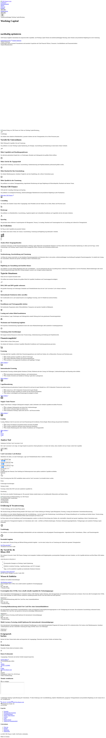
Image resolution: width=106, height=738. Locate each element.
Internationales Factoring (10, 712)
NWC (6, 448)
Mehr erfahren (4, 362)
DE (2, 9)
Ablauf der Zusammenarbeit (10, 721)
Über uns (3, 7)
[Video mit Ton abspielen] (39, 130)
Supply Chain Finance (9, 715)
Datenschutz (7, 731)
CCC (2, 448)
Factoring (6, 711)
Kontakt (3, 8)
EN (4, 9)
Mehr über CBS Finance (7, 195)
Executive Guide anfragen (7, 571)
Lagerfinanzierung (8, 714)
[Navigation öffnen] (2, 15)
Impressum (6, 730)
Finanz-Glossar (7, 719)
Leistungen (3, 2)
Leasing (6, 717)
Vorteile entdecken (16, 40)
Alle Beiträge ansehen (6, 582)
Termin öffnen (4, 659)
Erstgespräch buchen (6, 40)
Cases (5, 718)
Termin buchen (4, 11)
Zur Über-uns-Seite (5, 545)
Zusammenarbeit (5, 4)
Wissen (2, 5)
